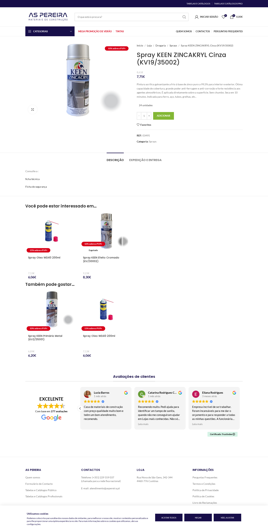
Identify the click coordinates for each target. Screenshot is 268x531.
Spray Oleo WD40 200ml (44, 257)
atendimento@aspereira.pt (105, 488)
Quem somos (32, 477)
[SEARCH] (184, 17)
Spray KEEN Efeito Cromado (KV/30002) (101, 259)
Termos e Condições (204, 483)
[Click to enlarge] (32, 109)
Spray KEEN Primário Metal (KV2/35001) (45, 337)
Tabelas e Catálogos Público (41, 490)
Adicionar (163, 115)
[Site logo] (48, 16)
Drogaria (161, 45)
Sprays (173, 45)
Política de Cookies (203, 496)
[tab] (115, 158)
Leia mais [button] (143, 424)
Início (140, 45)
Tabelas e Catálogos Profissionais (43, 496)
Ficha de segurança (36, 186)
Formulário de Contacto (39, 483)
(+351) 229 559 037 (103, 477)
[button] (80, 408)
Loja (149, 45)
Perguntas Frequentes (205, 477)
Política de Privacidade (206, 490)
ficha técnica (32, 179)
